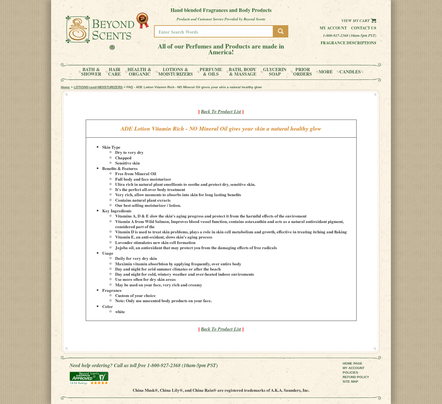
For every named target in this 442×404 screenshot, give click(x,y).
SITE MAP (350, 381)
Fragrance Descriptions (348, 43)
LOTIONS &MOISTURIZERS (175, 71)
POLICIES (350, 372)
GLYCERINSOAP (274, 71)
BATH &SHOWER (91, 71)
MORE (326, 71)
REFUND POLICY (356, 377)
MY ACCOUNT (353, 368)
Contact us (363, 28)
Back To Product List (221, 111)
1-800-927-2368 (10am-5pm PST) (349, 35)
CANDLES (350, 71)
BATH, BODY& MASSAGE (242, 71)
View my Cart (355, 20)
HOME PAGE (352, 363)
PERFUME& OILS (211, 71)
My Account (333, 28)
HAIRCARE (114, 71)
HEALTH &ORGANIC (139, 71)
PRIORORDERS (302, 71)
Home (65, 87)
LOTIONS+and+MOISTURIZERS (98, 87)
